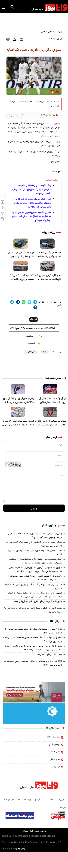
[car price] (2, 215)
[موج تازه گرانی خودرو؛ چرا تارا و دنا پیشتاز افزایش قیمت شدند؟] (20, 244)
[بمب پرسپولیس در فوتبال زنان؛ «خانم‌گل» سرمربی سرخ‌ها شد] (18, 389)
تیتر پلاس (56, 766)
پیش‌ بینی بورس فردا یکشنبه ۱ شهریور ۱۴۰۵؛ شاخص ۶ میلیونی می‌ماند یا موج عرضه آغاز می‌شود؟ (34, 536)
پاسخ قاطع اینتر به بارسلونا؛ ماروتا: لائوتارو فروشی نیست (37, 601)
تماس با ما (48, 800)
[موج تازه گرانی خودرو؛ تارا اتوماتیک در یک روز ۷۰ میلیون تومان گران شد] (47, 266)
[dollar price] (2, 203)
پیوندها (27, 800)
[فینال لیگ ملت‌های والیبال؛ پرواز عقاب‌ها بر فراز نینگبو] (50, 389)
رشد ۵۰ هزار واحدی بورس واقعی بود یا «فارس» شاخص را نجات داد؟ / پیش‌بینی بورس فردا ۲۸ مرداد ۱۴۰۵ (33, 648)
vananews (23, 836)
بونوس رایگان (54, 744)
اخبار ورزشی (46, 32)
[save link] (14, 39)
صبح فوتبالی (54, 759)
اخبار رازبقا (55, 752)
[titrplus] (58, 815)
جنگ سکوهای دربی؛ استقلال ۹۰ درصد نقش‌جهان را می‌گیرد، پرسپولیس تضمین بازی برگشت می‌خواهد (31, 190)
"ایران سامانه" (28, 831)
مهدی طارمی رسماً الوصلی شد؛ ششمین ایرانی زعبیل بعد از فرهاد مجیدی (33, 586)
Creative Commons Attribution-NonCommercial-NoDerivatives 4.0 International (31, 842)
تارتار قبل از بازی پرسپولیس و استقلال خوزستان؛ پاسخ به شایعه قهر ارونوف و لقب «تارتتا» (32, 663)
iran (4, 836)
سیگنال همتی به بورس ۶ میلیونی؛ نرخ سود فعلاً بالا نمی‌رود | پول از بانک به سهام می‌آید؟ (33, 544)
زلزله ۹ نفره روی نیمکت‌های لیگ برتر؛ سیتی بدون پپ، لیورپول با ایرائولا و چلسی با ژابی (33, 631)
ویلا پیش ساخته (53, 737)
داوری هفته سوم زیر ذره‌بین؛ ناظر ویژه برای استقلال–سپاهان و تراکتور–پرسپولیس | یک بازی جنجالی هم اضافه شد (32, 203)
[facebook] (35, 307)
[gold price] (2, 209)
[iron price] (2, 220)
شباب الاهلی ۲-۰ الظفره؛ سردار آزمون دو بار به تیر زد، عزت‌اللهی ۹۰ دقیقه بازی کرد (33, 610)
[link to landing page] (47, 7)
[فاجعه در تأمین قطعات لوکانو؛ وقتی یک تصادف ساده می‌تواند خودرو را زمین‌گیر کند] (47, 244)
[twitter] (29, 302)
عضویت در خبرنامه (12, 800)
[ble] (12, 302)
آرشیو (37, 800)
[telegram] (35, 302)
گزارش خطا (32, 343)
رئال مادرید (49, 127)
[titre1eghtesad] (20, 815)
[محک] (34, 692)
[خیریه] (34, 713)
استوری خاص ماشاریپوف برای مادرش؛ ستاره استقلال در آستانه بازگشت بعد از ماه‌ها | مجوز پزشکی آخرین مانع (31, 216)
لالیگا (44, 352)
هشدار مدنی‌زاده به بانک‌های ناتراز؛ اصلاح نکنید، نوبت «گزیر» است (35, 552)
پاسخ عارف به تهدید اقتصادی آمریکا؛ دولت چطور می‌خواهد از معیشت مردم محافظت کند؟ (35, 578)
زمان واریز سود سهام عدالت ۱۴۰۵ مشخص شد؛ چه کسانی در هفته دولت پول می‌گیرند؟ (32, 639)
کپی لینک (33, 319)
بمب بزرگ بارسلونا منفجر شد (49, 654)
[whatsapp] (23, 302)
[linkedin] (18, 302)
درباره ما (60, 800)
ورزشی (59, 32)
